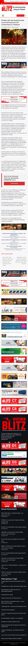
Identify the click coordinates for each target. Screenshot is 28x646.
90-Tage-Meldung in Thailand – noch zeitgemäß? (12, 618)
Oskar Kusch (4, 558)
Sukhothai (12, 73)
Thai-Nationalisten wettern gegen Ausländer (16, 527)
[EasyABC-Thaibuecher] (14, 294)
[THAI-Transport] (14, 395)
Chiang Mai (23, 117)
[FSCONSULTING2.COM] (14, 312)
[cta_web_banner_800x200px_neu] (14, 329)
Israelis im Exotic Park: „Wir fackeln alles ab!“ (11, 598)
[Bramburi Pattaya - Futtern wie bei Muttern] (14, 229)
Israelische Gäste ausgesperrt (8, 609)
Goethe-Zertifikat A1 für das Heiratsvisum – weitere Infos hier (14, 240)
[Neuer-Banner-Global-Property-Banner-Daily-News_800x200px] (14, 102)
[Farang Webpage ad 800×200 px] (14, 321)
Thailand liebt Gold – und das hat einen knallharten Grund (13, 606)
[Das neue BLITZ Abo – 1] (14, 362)
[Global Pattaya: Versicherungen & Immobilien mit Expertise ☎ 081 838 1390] (14, 286)
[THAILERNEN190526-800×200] (14, 68)
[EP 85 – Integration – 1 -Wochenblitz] (14, 474)
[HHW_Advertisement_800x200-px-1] (14, 482)
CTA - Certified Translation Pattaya (14, 246)
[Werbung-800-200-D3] (14, 465)
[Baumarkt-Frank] (14, 379)
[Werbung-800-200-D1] (14, 449)
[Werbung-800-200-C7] (14, 404)
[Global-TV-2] (14, 387)
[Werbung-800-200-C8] (14, 412)
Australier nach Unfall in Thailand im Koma (10, 621)
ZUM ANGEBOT (14, 183)
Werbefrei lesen (20, 15)
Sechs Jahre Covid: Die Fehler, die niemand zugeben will (13, 635)
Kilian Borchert (15, 27)
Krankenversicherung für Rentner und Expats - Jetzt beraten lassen (14, 234)
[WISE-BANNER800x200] (14, 354)
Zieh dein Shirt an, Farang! (7, 594)
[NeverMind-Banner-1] (14, 345)
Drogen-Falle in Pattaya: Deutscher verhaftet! (11, 638)
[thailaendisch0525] (14, 337)
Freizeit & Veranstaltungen (7, 253)
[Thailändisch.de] (14, 457)
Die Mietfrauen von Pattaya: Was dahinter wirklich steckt (13, 586)
